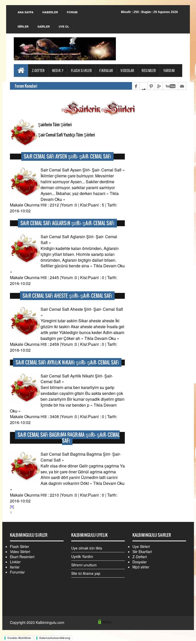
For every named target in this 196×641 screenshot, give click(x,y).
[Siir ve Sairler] (65, 47)
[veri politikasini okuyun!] (105, 621)
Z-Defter (38, 70)
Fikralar (106, 70)
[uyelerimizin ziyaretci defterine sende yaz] (182, 86)
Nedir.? (58, 70)
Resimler (149, 70)
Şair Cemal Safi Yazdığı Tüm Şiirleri (66, 135)
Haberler (50, 12)
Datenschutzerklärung (54, 638)
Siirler (23, 26)
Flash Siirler (81, 70)
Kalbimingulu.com (50, 622)
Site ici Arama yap (85, 573)
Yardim (169, 70)
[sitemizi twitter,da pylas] (143, 86)
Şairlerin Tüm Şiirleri (55, 124)
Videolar (127, 70)
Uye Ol (64, 26)
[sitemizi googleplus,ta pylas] (159, 86)
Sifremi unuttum (84, 564)
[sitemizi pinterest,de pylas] (151, 86)
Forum (72, 12)
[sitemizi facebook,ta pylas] (136, 86)
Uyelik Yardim (82, 556)
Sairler (44, 26)
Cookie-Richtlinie (19, 638)
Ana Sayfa (25, 12)
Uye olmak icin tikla (86, 548)
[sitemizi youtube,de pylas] (170, 86)
